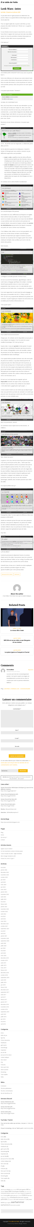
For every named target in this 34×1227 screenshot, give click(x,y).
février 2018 (4, 987)
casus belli (8, 1191)
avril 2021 (3, 933)
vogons (9, 1202)
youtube (18, 1205)
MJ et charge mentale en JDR (8, 856)
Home (2, 835)
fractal (5, 1195)
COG (30, 1191)
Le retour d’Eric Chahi (17, 630)
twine (30, 1199)
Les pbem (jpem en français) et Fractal (17, 652)
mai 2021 (3, 931)
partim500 (4, 1199)
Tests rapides (4, 1074)
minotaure (13, 1197)
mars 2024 (3, 889)
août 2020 (3, 943)
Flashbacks (3, 1042)
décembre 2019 (5, 958)
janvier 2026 (4, 870)
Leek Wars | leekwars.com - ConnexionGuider (17, 688)
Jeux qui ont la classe (7, 574)
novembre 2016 (5, 1007)
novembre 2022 (5, 909)
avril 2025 (3, 882)
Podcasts (3, 1064)
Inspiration (3, 1050)
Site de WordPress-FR (6, 1093)
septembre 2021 (5, 928)
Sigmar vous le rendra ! (6, 848)
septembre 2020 (5, 941)
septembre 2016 (5, 1011)
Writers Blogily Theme (20, 1223)
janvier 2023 (4, 906)
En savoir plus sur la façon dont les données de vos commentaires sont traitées (16, 763)
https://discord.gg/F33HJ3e (7, 806)
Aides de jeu (4, 1035)
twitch (3, 1202)
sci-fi (8, 1199)
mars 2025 (3, 884)
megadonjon (3, 1197)
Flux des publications (6, 1088)
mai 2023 (3, 901)
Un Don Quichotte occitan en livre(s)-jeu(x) (12, 851)
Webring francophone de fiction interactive (20, 777)
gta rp (17, 1195)
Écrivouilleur (10, 669)
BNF (30, 1189)
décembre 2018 (5, 972)
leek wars (17, 574)
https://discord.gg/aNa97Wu (8, 801)
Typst (6, 1202)
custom (12, 1193)
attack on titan (13, 1189)
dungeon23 (28, 1193)
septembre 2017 (5, 992)
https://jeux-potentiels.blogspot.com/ (10, 822)
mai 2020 (3, 950)
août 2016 (3, 1014)
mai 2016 (3, 1021)
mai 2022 (3, 916)
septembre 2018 (5, 977)
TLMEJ (27, 1199)
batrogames (22, 1189)
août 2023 (3, 897)
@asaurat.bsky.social (11, 809)
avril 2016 (3, 1024)
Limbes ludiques (5, 1057)
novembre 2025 (5, 875)
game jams (4, 1045)
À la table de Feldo (9, 2)
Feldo (3, 12)
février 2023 (4, 904)
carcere (2, 1191)
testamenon (22, 1199)
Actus (2, 1033)
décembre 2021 (5, 923)
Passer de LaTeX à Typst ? (7, 858)
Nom (17, 730)
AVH (17, 1189)
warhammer (17, 1202)
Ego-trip (3, 1038)
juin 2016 (3, 1019)
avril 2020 (3, 953)
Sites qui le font (5, 1067)
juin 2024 (3, 887)
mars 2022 (3, 921)
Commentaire (17, 709)
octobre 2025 (4, 877)
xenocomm (13, 1205)
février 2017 (4, 999)
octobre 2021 (4, 926)
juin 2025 (3, 879)
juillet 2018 (3, 982)
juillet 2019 (3, 965)
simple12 (11, 1199)
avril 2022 (3, 919)
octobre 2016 (4, 1009)
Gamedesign (4, 1047)
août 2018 (3, 980)
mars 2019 (3, 967)
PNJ (2, 1062)
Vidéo (2, 1077)
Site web (17, 746)
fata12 (2, 1195)
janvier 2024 (4, 892)
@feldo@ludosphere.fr (12, 812)
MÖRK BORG (20, 1197)
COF (25, 1191)
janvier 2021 (4, 936)
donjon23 (22, 1193)
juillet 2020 (3, 945)
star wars (16, 1199)
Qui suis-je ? (4, 837)
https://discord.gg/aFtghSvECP (8, 791)
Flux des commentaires (7, 1091)
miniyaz (8, 1197)
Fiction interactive (5, 1040)
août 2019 (3, 963)
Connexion (3, 1086)
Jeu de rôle (3, 1052)
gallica (8, 1195)
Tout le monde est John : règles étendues (11, 853)
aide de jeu (3, 1189)
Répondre (30, 669)
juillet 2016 (3, 1016)
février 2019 (4, 970)
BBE (27, 1189)
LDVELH (24, 1195)
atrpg (8, 1189)
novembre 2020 (5, 938)
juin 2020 (3, 948)
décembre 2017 (5, 989)
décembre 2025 (5, 872)
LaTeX (20, 1195)
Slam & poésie (4, 1069)
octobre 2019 (4, 960)
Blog (2, 832)
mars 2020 (3, 955)
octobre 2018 (4, 975)
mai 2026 (3, 867)
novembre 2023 (5, 894)
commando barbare (5, 1193)
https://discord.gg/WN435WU (8, 796)
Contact (3, 840)
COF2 (28, 1191)
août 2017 (3, 994)
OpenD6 (26, 1197)
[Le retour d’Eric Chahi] (17, 617)
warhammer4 (5, 1205)
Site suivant (21, 778)
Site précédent (13, 778)
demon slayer (17, 1193)
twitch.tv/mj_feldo (28, 1128)
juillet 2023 (3, 899)
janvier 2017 (4, 1002)
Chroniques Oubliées (18, 1191)
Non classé (3, 1060)
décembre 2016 (5, 1004)
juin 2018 (3, 985)
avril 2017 (3, 997)
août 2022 (3, 914)
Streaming (3, 1072)
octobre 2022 (4, 911)
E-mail (17, 738)
